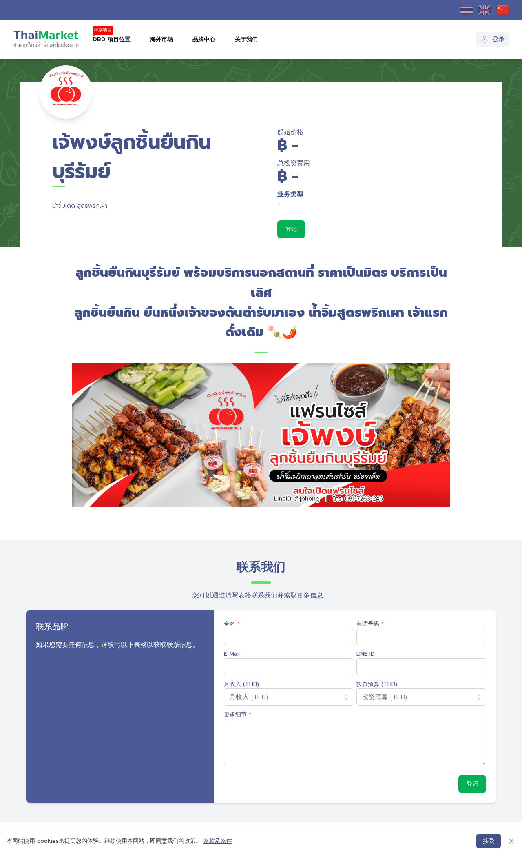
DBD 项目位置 (111, 39)
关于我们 (246, 39)
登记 (291, 229)
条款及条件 (217, 841)
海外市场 (161, 39)
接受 (488, 841)
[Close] (511, 841)
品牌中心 (203, 39)
